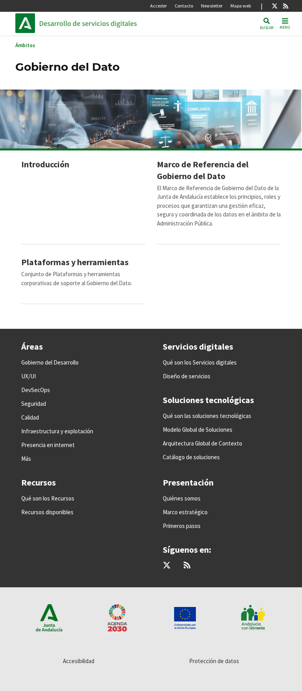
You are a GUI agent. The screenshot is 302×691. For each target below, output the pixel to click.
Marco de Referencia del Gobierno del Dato (203, 170)
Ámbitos (25, 45)
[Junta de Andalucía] (27, 23)
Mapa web (240, 6)
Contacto (184, 6)
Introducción (45, 164)
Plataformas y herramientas (75, 262)
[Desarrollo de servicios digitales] (92, 23)
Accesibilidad (78, 661)
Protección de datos (214, 661)
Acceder (158, 6)
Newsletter (212, 6)
